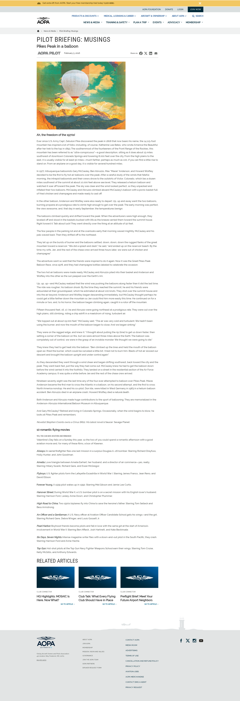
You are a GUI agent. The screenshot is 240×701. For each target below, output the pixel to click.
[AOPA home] (43, 23)
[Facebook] (182, 641)
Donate (169, 9)
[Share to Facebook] (141, 53)
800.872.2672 (41, 660)
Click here (108, 3)
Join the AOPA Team (90, 660)
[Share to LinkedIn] (150, 53)
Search (199, 16)
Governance (87, 656)
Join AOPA (86, 644)
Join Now (195, 9)
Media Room (131, 645)
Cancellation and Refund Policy (142, 661)
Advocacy (174, 22)
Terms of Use (132, 656)
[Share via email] (156, 53)
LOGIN (180, 9)
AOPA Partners (88, 664)
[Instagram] (195, 641)
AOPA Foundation (151, 9)
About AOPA (178, 16)
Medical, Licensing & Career (119, 16)
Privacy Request (134, 687)
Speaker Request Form (92, 668)
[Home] (40, 30)
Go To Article (67, 604)
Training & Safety (117, 22)
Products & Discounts (84, 16)
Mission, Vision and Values (93, 652)
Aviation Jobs (132, 671)
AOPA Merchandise (135, 677)
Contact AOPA (132, 640)
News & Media (91, 22)
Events (157, 22)
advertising (131, 650)
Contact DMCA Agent (136, 682)
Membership (193, 22)
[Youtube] (201, 641)
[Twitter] (189, 641)
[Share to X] (146, 53)
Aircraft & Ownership (153, 16)
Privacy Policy (133, 666)
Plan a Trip (140, 22)
